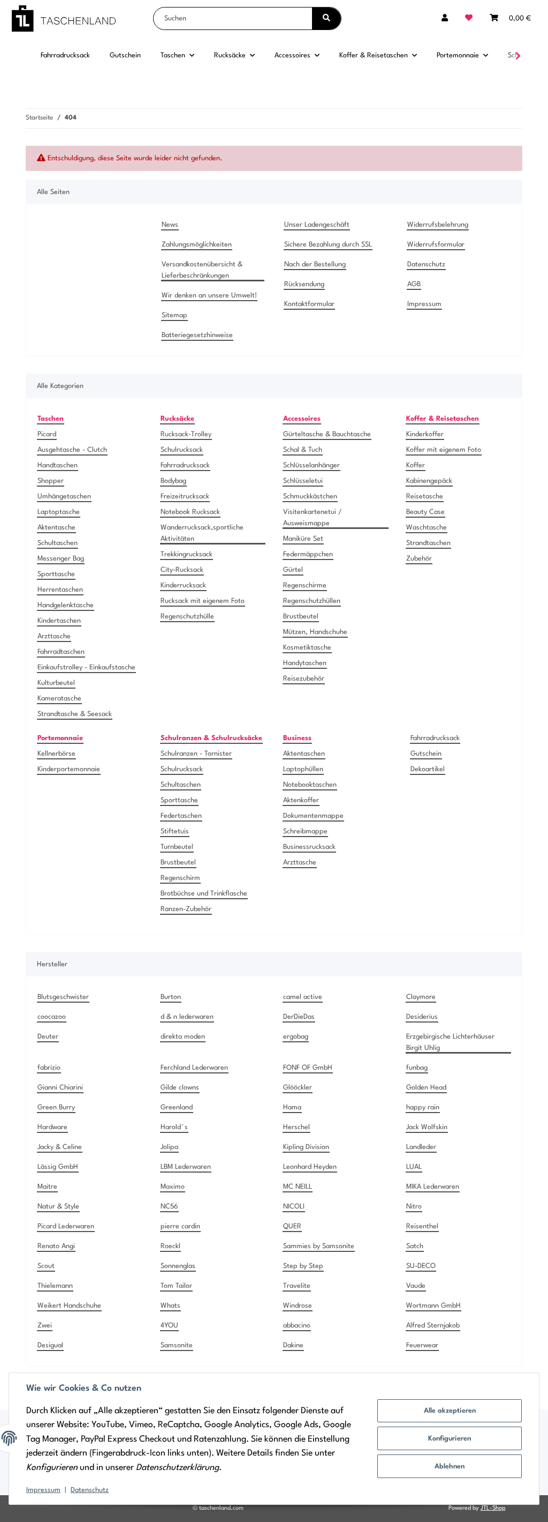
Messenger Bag (60, 558)
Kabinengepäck (429, 481)
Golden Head (426, 1087)
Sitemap (174, 315)
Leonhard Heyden (310, 1166)
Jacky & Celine (59, 1147)
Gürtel (293, 569)
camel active (302, 997)
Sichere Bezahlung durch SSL (328, 244)
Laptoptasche (58, 512)
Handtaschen (57, 465)
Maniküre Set (303, 538)
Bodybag (173, 481)
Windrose (297, 1305)
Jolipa (169, 1147)
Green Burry (56, 1107)
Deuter (47, 1036)
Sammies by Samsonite (318, 1246)
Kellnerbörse (56, 753)
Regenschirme (304, 585)
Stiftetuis (175, 831)
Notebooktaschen (310, 784)
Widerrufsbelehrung (437, 224)
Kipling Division (306, 1147)
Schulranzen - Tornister (196, 753)
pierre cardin (180, 1226)
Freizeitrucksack (185, 496)
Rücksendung (304, 284)
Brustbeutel (300, 616)
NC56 (169, 1206)
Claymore (421, 997)
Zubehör (419, 558)
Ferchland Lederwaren (194, 1067)
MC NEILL (297, 1186)
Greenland (177, 1107)
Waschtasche (426, 527)
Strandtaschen (428, 543)
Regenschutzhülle (187, 616)
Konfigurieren (449, 1438)
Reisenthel (422, 1226)
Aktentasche (56, 527)
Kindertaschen (59, 620)
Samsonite (177, 1345)
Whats (170, 1305)
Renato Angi (56, 1246)
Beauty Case (425, 512)
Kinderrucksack (183, 585)
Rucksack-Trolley (186, 434)
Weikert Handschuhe (69, 1305)
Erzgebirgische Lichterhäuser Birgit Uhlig (450, 1042)
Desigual (50, 1345)
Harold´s (174, 1127)
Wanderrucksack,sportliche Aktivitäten (202, 533)
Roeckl (170, 1246)
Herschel (296, 1127)
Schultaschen (57, 543)
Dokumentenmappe (313, 815)
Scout (46, 1266)
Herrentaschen (60, 589)
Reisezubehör (303, 678)
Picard (46, 434)
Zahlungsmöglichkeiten (197, 244)
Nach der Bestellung (315, 264)
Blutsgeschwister (63, 997)
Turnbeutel (177, 847)
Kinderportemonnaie (68, 769)
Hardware (52, 1127)
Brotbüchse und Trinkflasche (204, 893)
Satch (414, 1246)
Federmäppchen (308, 554)
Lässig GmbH (57, 1166)
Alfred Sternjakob (433, 1325)
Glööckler (297, 1087)
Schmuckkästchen (310, 496)
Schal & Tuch (302, 449)
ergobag (295, 1036)
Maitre (47, 1186)
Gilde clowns (180, 1087)
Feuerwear (422, 1345)
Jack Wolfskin (426, 1127)
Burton (171, 997)
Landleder (421, 1147)
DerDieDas (299, 1016)
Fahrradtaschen (61, 651)
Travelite (296, 1285)
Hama (292, 1107)
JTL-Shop (493, 1508)
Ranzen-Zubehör (186, 909)
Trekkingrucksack (186, 554)
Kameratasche (59, 698)
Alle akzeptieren (450, 1410)
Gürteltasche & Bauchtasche (327, 434)
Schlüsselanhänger (311, 465)
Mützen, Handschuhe (315, 632)
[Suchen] (326, 18)
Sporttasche (56, 574)
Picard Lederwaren (65, 1226)
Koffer (415, 465)
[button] (444, 18)
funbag (417, 1067)
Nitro (414, 1206)
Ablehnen (450, 1466)
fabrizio (48, 1067)
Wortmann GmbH (433, 1305)
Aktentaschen (304, 753)
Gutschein (426, 753)
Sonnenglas (178, 1266)
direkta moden (183, 1036)
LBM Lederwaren (186, 1166)
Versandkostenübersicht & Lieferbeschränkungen (202, 270)
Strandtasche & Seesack (74, 714)
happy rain (422, 1107)
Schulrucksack (182, 449)
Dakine (293, 1345)
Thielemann (55, 1285)
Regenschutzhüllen (311, 601)
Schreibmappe (305, 831)
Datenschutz (90, 1490)
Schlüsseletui (303, 481)
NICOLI (294, 1206)
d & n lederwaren (187, 1016)
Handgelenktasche (65, 605)
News (170, 224)
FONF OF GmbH (307, 1067)
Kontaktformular (309, 304)
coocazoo (51, 1016)
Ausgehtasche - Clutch (72, 449)
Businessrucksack (309, 847)
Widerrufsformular (436, 244)
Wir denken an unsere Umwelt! (209, 295)
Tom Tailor (176, 1285)
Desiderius (422, 1016)
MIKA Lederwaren (432, 1186)
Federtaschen (181, 815)
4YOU (169, 1325)
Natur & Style (58, 1206)
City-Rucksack (182, 569)
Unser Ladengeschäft (316, 224)
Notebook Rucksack (190, 512)
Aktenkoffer (301, 800)
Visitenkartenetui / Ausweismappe (312, 518)
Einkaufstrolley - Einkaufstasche (86, 667)
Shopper (50, 481)
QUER (292, 1226)
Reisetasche (424, 496)
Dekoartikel (427, 769)
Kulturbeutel (56, 683)
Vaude (415, 1285)
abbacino (296, 1325)
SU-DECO (421, 1266)
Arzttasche (54, 636)
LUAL (414, 1166)
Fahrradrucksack (185, 465)
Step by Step (303, 1266)
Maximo (173, 1186)
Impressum (43, 1490)
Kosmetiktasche (307, 647)
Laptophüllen (303, 769)
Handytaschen (304, 663)
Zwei (44, 1325)
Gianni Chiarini (60, 1087)
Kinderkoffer (425, 434)
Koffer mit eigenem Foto (443, 449)
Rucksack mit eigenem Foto (203, 601)
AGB (414, 284)
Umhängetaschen (64, 496)
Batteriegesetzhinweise (197, 335)
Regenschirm (180, 878)
